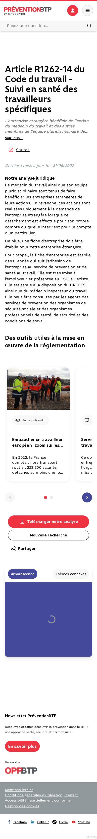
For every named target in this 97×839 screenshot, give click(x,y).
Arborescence (22, 574)
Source (23, 149)
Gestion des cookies (22, 806)
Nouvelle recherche (48, 535)
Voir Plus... (14, 138)
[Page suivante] (87, 497)
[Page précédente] (10, 497)
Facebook (20, 822)
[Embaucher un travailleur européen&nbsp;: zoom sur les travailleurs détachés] (38, 388)
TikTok (63, 822)
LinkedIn (43, 822)
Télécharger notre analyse (52, 521)
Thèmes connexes (71, 574)
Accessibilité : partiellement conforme (38, 800)
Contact (71, 795)
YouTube (84, 822)
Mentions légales (19, 790)
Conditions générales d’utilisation (33, 795)
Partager (27, 548)
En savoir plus (22, 746)
